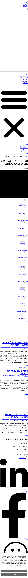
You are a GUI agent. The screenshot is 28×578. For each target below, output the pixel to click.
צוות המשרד (24, 77)
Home (26, 156)
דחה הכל (14, 570)
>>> (26, 365)
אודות (26, 74)
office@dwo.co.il (18, 456)
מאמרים (25, 79)
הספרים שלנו (24, 81)
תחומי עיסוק (24, 76)
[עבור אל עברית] (25, 4)
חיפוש (26, 169)
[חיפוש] (14, 184)
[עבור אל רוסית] (25, 6)
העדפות (14, 567)
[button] (14, 113)
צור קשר (25, 83)
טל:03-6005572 (23, 452)
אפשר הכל (14, 574)
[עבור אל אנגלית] (25, 2)
